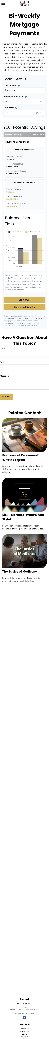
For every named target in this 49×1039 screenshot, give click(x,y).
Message (4, 376)
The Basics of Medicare (19, 571)
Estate (24, 1034)
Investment (24, 1031)
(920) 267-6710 (27, 1003)
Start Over (24, 300)
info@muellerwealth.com (24, 1014)
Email (3, 362)
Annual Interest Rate (15, 96)
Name (3, 348)
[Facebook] (24, 1017)
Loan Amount (11, 85)
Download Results (24, 307)
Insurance (24, 1037)
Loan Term (10, 108)
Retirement (24, 1029)
